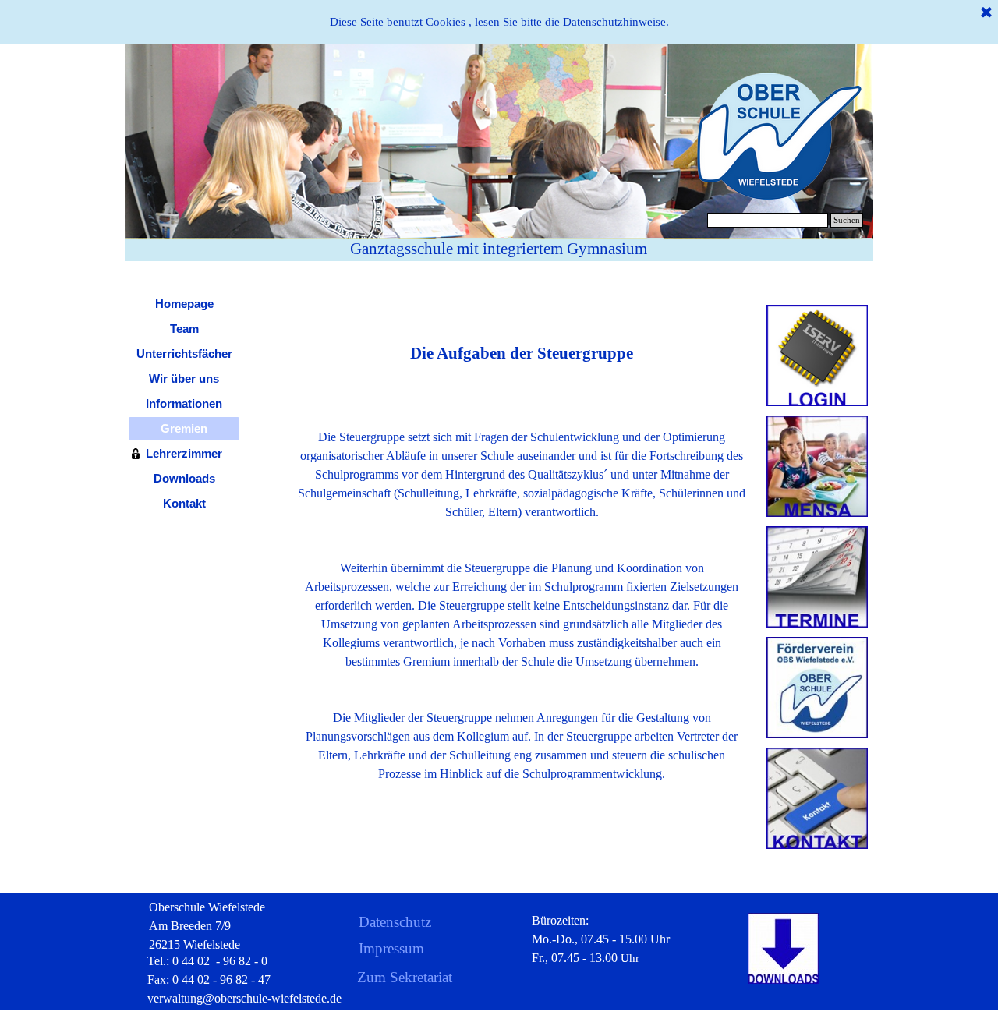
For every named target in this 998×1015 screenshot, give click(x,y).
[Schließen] (986, 13)
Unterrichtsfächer (184, 354)
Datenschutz (395, 922)
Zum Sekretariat (404, 977)
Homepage (184, 304)
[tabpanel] (522, 549)
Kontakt (184, 503)
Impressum (391, 948)
